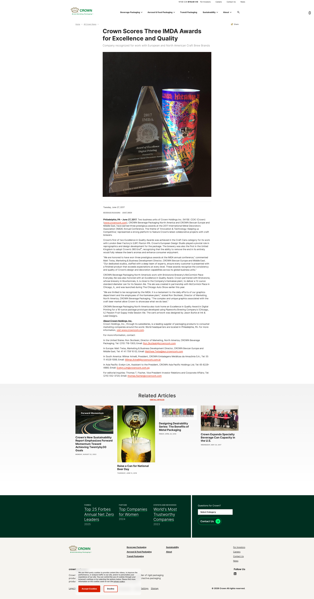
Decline (110, 588)
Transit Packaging (188, 12)
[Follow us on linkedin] (235, 574)
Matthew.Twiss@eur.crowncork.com (164, 351)
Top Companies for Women (133, 512)
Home (77, 24)
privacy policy (119, 581)
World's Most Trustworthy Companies (165, 514)
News (243, 2)
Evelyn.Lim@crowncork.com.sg (133, 367)
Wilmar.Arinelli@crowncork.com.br (143, 359)
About (169, 551)
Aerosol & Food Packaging (139, 551)
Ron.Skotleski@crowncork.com (159, 343)
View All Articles (157, 400)
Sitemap (154, 588)
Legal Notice (75, 588)
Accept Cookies (89, 588)
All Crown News (90, 24)
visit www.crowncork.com (130, 330)
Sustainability (172, 547)
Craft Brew (127, 212)
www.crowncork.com (115, 222)
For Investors (205, 2)
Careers (219, 2)
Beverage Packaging (111, 212)
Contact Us (231, 2)
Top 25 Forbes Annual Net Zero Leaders (99, 514)
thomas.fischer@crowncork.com (145, 375)
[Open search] (238, 12)
